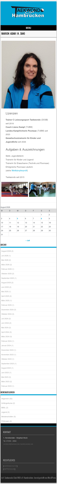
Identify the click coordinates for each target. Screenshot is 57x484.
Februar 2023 (6, 386)
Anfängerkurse (6, 403)
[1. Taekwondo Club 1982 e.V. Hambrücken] (28, 20)
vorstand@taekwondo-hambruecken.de (18, 444)
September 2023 (7, 363)
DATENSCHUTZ (10, 466)
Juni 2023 (5, 372)
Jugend (4, 412)
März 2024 (5, 336)
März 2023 (5, 381)
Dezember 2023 (7, 350)
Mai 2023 (4, 377)
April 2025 (5, 296)
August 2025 (6, 282)
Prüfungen (5, 421)
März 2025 (5, 300)
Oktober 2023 (6, 359)
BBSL (3, 407)
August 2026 (6, 251)
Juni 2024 (5, 323)
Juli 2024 (4, 318)
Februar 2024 (6, 341)
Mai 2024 (4, 327)
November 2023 (7, 354)
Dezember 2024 (7, 309)
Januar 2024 (6, 345)
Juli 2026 (4, 255)
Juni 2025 (5, 287)
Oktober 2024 (6, 314)
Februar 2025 (6, 305)
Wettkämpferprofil (19, 170)
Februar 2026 (6, 269)
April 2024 (5, 332)
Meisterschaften (7, 416)
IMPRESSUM (9, 469)
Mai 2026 (4, 260)
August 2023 (6, 368)
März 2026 (5, 264)
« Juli (28, 240)
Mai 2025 (4, 291)
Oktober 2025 (6, 273)
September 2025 (7, 278)
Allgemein (5, 398)
